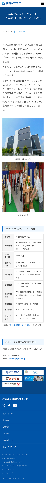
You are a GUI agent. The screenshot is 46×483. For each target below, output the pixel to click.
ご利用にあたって (10, 469)
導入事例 (6, 420)
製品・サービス (9, 413)
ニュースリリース (9, 447)
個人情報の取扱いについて (13, 462)
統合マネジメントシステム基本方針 (15, 455)
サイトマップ (8, 473)
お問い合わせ (8, 440)
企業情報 (6, 427)
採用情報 (6, 433)
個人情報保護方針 (10, 458)
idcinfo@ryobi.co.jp (17, 358)
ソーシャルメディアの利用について (15, 466)
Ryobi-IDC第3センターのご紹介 (20, 325)
